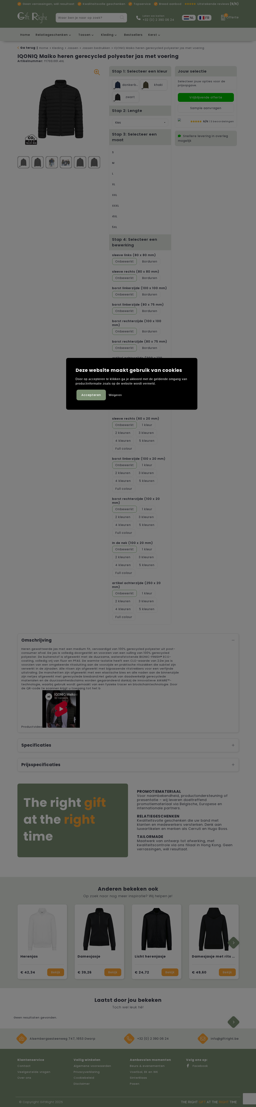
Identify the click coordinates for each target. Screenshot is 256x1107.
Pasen (134, 1084)
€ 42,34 (27, 972)
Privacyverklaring (87, 1072)
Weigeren (115, 395)
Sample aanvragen (205, 108)
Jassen (72, 48)
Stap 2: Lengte (127, 110)
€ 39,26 (85, 972)
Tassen (84, 35)
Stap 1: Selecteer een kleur (140, 71)
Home (43, 48)
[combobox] (87, 18)
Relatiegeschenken (52, 35)
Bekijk (55, 972)
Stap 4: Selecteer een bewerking (134, 242)
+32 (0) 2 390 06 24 (158, 19)
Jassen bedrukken (96, 48)
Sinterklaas (138, 1078)
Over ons (24, 1078)
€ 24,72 (142, 972)
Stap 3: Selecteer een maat (134, 137)
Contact (24, 1066)
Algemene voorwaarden (92, 1066)
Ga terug (27, 48)
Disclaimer (82, 1084)
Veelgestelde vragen (33, 1072)
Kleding (107, 35)
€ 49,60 (199, 972)
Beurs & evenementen (147, 1066)
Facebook (200, 1066)
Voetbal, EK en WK (144, 1072)
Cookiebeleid (84, 1078)
